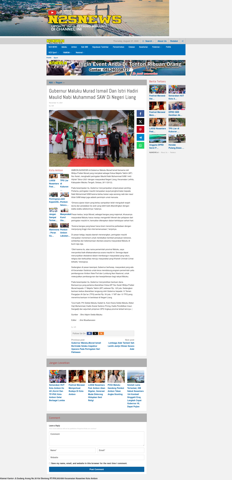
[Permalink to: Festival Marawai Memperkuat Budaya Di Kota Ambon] (77, 376)
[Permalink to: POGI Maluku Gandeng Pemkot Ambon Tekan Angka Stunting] (116, 376)
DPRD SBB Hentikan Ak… (175, 114)
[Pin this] (140, 129)
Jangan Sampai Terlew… (53, 217)
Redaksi (173, 152)
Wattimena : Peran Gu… (54, 232)
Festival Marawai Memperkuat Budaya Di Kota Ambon (77, 389)
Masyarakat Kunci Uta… (65, 217)
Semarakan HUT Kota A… (176, 97)
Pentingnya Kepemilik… (55, 200)
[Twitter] (95, 333)
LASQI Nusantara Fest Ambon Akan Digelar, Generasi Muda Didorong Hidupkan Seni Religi (96, 392)
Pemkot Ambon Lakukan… (65, 232)
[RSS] (101, 333)
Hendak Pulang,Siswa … (176, 146)
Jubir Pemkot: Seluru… (64, 201)
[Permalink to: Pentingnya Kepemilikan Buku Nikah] (53, 194)
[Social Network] (182, 41)
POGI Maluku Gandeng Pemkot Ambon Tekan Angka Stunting (116, 389)
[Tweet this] (140, 121)
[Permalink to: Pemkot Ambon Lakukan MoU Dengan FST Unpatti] (64, 225)
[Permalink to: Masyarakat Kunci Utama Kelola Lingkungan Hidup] (64, 210)
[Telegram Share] (140, 137)
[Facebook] (89, 333)
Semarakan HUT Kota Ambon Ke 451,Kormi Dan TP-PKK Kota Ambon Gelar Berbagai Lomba (57, 392)
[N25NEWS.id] (56, 40)
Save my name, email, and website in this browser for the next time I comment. (89, 463)
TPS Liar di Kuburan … (64, 185)
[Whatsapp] (140, 145)
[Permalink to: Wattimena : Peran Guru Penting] (53, 225)
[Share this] (140, 113)
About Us (164, 152)
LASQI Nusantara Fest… (54, 183)
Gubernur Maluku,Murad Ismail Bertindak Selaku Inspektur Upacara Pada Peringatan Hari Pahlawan (86, 346)
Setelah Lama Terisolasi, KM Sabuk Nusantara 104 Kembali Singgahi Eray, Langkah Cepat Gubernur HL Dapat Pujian (135, 395)
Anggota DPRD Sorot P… (156, 146)
